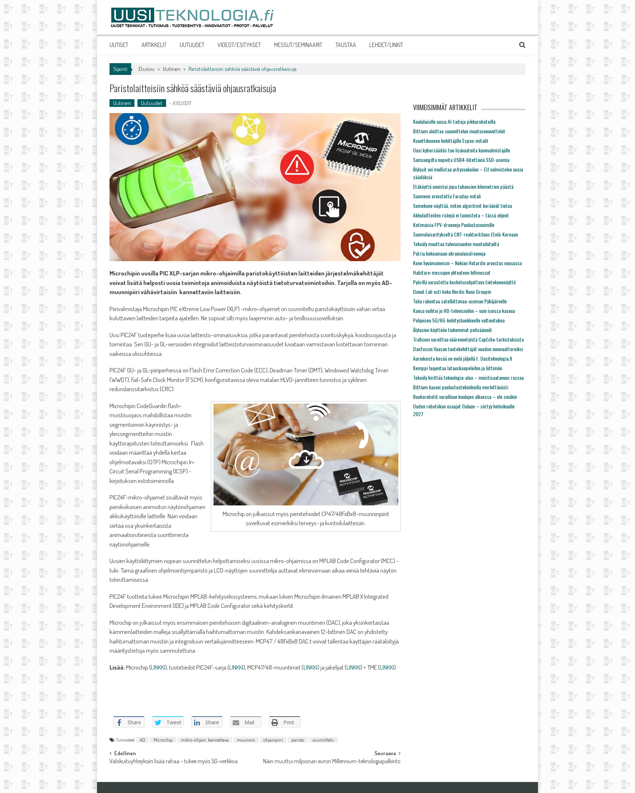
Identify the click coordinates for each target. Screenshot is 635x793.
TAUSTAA (346, 44)
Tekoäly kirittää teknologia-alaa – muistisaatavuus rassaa (468, 377)
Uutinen (171, 68)
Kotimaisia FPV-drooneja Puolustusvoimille (453, 224)
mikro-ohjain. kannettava (205, 740)
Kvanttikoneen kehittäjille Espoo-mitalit (450, 140)
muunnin (246, 740)
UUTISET (119, 44)
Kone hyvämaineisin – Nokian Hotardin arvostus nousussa (467, 263)
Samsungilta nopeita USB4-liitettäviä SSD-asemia (461, 159)
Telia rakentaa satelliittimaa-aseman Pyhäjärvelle (460, 301)
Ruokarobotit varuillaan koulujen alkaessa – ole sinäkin (465, 396)
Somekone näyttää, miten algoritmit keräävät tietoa (462, 205)
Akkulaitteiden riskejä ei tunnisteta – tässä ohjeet (461, 215)
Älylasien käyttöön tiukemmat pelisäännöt (452, 330)
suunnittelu (323, 740)
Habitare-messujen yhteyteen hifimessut (452, 272)
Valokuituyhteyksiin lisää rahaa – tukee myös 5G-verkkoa (174, 762)
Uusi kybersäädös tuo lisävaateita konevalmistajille (461, 150)
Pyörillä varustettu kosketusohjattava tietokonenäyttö (464, 282)
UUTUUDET (192, 44)
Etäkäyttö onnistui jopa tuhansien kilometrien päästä (463, 186)
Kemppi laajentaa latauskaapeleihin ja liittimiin (457, 368)
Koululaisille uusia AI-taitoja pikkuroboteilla (454, 121)
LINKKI (158, 667)
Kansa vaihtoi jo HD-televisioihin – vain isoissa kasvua (464, 310)
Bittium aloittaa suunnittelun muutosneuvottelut (459, 131)
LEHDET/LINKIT (386, 44)
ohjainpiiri (273, 740)
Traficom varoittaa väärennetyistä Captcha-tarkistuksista (468, 339)
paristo (297, 740)
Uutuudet (151, 103)
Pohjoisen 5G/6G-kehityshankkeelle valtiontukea (459, 320)
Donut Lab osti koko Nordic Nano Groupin (452, 291)
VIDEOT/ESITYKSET (239, 44)
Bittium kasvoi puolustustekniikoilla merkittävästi (460, 387)
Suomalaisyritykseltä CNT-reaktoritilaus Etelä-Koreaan (465, 234)
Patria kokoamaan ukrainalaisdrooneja (449, 253)
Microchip (163, 740)
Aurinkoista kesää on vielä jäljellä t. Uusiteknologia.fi (462, 358)
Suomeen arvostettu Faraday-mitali (447, 196)
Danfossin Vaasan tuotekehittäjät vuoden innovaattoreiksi (468, 349)
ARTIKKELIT (153, 44)
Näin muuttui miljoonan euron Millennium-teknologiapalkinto (332, 762)
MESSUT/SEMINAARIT (298, 44)
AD (142, 740)
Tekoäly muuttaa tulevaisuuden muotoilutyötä (456, 244)
